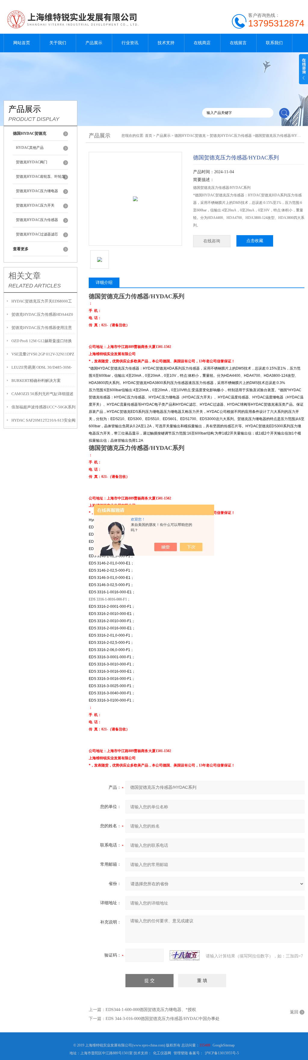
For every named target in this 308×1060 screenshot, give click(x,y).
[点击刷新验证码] (185, 955)
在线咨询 (211, 241)
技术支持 (166, 43)
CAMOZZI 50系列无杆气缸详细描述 (42, 394)
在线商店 (202, 43)
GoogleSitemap (224, 1045)
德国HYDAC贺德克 (190, 136)
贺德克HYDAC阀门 (31, 162)
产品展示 (93, 43)
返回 (294, 1012)
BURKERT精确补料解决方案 (36, 380)
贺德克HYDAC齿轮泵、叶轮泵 (40, 176)
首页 (148, 136)
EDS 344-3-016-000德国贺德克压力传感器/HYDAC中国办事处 (163, 1018)
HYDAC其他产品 (30, 148)
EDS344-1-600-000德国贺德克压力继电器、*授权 (151, 1009)
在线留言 (238, 43)
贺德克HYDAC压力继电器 (37, 191)
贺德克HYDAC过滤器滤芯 (37, 234)
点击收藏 (254, 240)
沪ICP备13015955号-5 (222, 1053)
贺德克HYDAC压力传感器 (37, 220)
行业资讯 (130, 43)
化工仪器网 (162, 1053)
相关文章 (24, 275)
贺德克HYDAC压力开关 (35, 205)
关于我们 (57, 43)
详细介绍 (104, 282)
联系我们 (274, 43)
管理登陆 (181, 1053)
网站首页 (21, 43)
